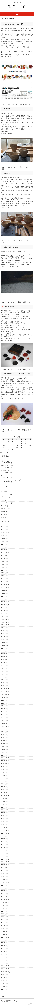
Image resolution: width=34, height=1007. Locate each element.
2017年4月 (4, 850)
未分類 (20, 302)
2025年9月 (4, 558)
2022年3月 (4, 680)
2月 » (6, 452)
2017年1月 (4, 859)
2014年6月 (4, 948)
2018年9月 (4, 801)
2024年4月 (4, 607)
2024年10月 (4, 590)
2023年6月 (4, 636)
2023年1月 (4, 651)
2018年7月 (4, 807)
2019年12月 (4, 758)
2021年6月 (4, 706)
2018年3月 (4, 818)
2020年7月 (4, 737)
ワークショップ (5, 494)
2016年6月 (4, 879)
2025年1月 (4, 581)
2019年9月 (4, 766)
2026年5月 (4, 535)
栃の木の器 (4, 475)
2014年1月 (4, 963)
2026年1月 (4, 547)
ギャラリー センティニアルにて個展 (11, 480)
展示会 (20, 104)
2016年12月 (4, 862)
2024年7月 (4, 599)
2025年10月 (4, 555)
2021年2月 (4, 717)
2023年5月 (4, 639)
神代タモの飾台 (5, 461)
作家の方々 (4, 500)
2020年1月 (4, 755)
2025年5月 (4, 570)
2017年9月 (4, 836)
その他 (3, 491)
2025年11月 (4, 553)
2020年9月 (4, 732)
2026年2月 (4, 544)
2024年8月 (4, 596)
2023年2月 (4, 648)
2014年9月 (4, 940)
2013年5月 (4, 986)
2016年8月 (4, 873)
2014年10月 (4, 937)
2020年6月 (4, 740)
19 (21, 445)
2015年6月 (4, 914)
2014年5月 (4, 951)
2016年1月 (4, 894)
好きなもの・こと (6, 503)
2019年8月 (4, 769)
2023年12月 (4, 619)
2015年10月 (4, 902)
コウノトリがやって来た (10, 247)
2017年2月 (4, 856)
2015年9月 (4, 905)
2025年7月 (4, 564)
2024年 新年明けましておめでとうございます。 (17, 373)
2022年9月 (4, 662)
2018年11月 (4, 795)
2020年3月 (4, 749)
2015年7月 (4, 911)
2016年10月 (4, 867)
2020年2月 (4, 752)
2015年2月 (4, 925)
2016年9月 (4, 870)
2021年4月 (4, 711)
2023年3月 (4, 645)
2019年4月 (4, 781)
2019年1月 (4, 789)
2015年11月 (4, 899)
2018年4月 (4, 815)
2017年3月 (4, 853)
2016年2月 (4, 891)
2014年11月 (4, 934)
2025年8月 (4, 561)
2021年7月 (4, 703)
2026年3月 (4, 541)
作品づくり (22, 167)
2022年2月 (4, 683)
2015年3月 (4, 922)
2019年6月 (4, 775)
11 (17, 443)
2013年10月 (4, 972)
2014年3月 (4, 957)
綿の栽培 (3, 517)
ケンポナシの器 (5, 470)
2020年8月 (4, 735)
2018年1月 (4, 824)
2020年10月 (4, 729)
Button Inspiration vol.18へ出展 (13, 24)
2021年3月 (4, 714)
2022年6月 (4, 671)
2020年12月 (4, 723)
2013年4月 (4, 989)
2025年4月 (4, 573)
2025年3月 (4, 576)
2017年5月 (4, 847)
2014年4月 (4, 954)
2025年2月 (4, 578)
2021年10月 (4, 694)
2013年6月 (4, 983)
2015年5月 (4, 917)
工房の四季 (21, 430)
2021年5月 (4, 709)
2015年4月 (4, 919)
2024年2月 (4, 613)
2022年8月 (4, 665)
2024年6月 (4, 602)
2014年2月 (4, 960)
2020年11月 (4, 726)
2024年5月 (4, 605)
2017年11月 (4, 830)
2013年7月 (4, 980)
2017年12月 (4, 827)
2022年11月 (4, 657)
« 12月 (2, 452)
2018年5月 (4, 813)
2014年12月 (4, 931)
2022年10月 (4, 659)
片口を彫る (6, 109)
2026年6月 (4, 532)
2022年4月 (4, 677)
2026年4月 (4, 538)
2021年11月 (4, 691)
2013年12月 (4, 966)
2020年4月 (4, 746)
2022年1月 (4, 685)
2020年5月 (4, 743)
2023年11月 (4, 622)
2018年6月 (4, 810)
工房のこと (4, 508)
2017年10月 (4, 833)
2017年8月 (4, 839)
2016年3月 (4, 888)
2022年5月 (4, 674)
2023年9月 (4, 628)
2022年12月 (4, 654)
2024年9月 (4, 593)
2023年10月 (4, 625)
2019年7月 (4, 772)
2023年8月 (4, 631)
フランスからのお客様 (7, 466)
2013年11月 (4, 969)
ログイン (30, 1004)
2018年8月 (4, 804)
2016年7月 (4, 876)
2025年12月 (4, 550)
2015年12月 (4, 896)
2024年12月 (4, 584)
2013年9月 (4, 974)
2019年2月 (4, 787)
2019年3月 (4, 784)
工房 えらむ (12, 11)
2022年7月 (4, 668)
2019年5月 (4, 778)
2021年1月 (4, 720)
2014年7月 (4, 946)
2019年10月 (4, 763)
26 (21, 447)
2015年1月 (4, 928)
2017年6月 (4, 844)
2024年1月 (4, 616)
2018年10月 (4, 798)
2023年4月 (4, 642)
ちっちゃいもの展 (8, 306)
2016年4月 (4, 885)
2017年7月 (4, 842)
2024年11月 (4, 587)
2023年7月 (4, 633)
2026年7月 (4, 529)
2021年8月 (4, 700)
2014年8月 (4, 943)
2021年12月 (4, 688)
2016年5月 (4, 882)
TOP (3, 996)
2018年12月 (4, 792)
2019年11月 (4, 761)
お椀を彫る (6, 173)
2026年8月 (4, 526)
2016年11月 (4, 865)
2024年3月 (4, 610)
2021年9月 (4, 697)
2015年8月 (4, 908)
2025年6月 (4, 567)
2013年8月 (4, 977)
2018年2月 (4, 821)
